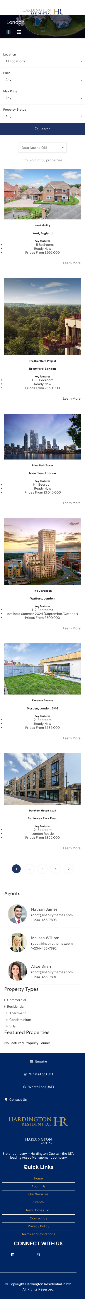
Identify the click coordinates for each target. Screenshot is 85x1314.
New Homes (35, 1210)
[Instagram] (38, 1254)
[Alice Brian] (17, 979)
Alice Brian (41, 966)
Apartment (17, 1013)
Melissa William (45, 938)
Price (6, 73)
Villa (12, 1026)
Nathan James (44, 909)
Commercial (16, 1000)
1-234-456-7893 (44, 920)
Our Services (38, 1194)
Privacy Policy (38, 1226)
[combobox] (42, 62)
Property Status (14, 109)
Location (9, 54)
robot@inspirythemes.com (52, 915)
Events (38, 1202)
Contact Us (38, 1218)
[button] (42, 29)
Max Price (10, 91)
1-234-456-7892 (44, 948)
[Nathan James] (17, 921)
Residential (15, 1006)
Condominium (20, 1020)
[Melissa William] (17, 950)
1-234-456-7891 (43, 977)
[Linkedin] (13, 1254)
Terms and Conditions (38, 1234)
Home (38, 1178)
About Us (38, 1186)
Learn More (72, 263)
